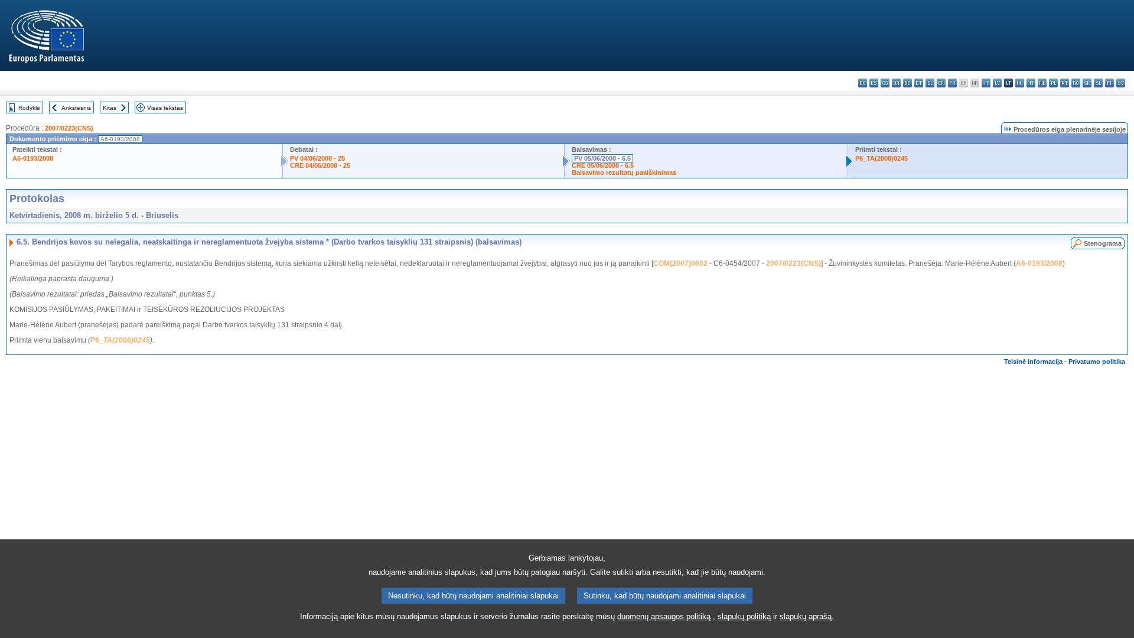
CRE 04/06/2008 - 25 (320, 165)
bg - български (862, 83)
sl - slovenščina (1098, 83)
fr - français (952, 83)
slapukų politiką (744, 616)
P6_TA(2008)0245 (881, 158)
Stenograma (1103, 243)
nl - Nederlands (1042, 83)
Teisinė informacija (1033, 361)
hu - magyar (1019, 83)
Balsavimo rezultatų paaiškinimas (624, 172)
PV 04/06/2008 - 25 (317, 158)
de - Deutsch (907, 83)
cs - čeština (885, 83)
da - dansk (896, 83)
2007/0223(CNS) (69, 128)
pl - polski (1053, 83)
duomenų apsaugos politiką (664, 616)
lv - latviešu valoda (997, 83)
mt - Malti (1031, 83)
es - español (873, 83)
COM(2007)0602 (680, 263)
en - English (941, 83)
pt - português (1064, 83)
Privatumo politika (1096, 361)
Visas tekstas (165, 108)
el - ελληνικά (930, 83)
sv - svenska (1120, 83)
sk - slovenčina (1087, 83)
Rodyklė (29, 108)
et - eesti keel (918, 83)
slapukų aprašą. (807, 616)
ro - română (1075, 83)
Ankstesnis (76, 108)
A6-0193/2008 (32, 158)
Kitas (109, 108)
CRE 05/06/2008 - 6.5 (603, 165)
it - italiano (986, 83)
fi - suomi (1109, 83)
